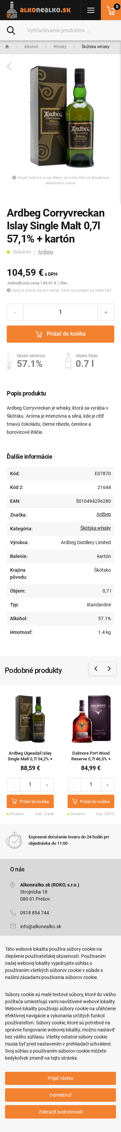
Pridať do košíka (65, 334)
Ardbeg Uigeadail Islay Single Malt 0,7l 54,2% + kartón (30, 759)
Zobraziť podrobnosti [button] (61, 1112)
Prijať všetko (61, 1078)
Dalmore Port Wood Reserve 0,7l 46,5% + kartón (91, 759)
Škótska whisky (95, 528)
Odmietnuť (60, 1095)
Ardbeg (45, 252)
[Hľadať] (11, 30)
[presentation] (96, 668)
